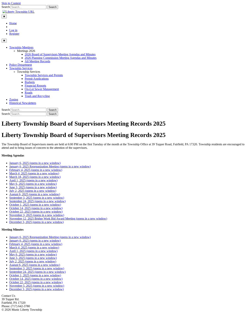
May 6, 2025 (33, 183)
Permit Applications (37, 78)
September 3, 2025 (36, 197)
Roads (28, 92)
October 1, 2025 (35, 204)
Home (13, 23)
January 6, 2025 (35, 163)
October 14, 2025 (36, 208)
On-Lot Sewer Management (42, 89)
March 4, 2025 (34, 173)
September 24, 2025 (37, 201)
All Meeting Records (37, 61)
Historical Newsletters (22, 103)
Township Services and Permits (44, 75)
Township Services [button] (20, 68)
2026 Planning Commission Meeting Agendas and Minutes (60, 57)
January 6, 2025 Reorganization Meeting (50, 166)
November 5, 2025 (36, 285)
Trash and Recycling (37, 96)
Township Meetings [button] (21, 47)
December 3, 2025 (36, 222)
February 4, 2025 (35, 170)
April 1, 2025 (33, 180)
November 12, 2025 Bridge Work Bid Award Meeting (58, 218)
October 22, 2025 (36, 211)
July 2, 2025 (32, 190)
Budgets (30, 82)
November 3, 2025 (36, 215)
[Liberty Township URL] (19, 11)
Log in (13, 30)
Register (14, 33)
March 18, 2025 (35, 176)
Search (6, 6)
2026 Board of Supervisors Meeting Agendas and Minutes (60, 54)
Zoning (13, 99)
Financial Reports (35, 85)
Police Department (20, 64)
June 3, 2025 (33, 187)
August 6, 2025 (34, 194)
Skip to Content (11, 3)
